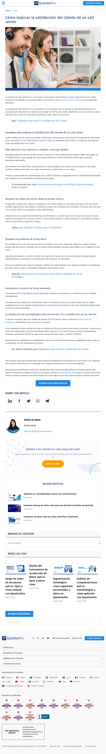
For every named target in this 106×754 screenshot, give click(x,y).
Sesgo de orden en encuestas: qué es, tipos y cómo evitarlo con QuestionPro (15, 586)
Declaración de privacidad (72, 746)
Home (7, 11)
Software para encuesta (13, 658)
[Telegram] (47, 401)
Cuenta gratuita (94, 638)
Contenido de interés (12, 664)
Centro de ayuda (62, 638)
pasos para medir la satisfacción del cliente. (66, 349)
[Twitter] (28, 401)
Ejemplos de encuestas (12, 653)
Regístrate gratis (93, 3)
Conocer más (53, 464)
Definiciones (8, 647)
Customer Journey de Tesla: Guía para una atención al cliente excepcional (58, 505)
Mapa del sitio (55, 746)
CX (16, 11)
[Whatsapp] (38, 401)
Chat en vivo (77, 638)
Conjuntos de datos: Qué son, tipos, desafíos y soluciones (51, 516)
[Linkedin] (10, 401)
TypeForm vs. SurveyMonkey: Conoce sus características (50, 494)
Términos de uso (91, 746)
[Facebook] (19, 401)
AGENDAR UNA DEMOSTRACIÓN (53, 383)
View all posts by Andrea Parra (38, 431)
